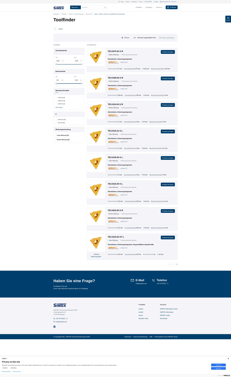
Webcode (74, 7)
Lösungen (149, 7)
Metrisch (126, 37)
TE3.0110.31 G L (115, 131)
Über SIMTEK (148, 1)
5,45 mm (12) (62, 119)
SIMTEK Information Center (169, 309)
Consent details (6, 371)
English (4, 358)
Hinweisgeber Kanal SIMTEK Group (166, 337)
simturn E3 (89, 14)
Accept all (218, 365)
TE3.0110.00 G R (115, 104)
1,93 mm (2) (61, 104)
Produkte (138, 7)
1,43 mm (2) (61, 97)
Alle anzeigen (59, 107)
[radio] (122, 38)
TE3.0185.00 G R (115, 78)
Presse (141, 1)
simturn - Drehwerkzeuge (76, 14)
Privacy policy (17, 371)
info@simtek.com (141, 283)
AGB (150, 337)
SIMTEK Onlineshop (166, 312)
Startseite (56, 14)
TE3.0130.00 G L (115, 157)
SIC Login (121, 1)
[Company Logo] (59, 305)
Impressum (127, 337)
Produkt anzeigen (167, 52)
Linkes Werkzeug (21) (63, 135)
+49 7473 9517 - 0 (162, 283)
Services (159, 7)
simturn (141, 309)
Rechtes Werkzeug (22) (63, 139)
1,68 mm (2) (61, 100)
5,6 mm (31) (61, 122)
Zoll (135, 37)
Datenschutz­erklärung (140, 337)
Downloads (163, 318)
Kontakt (156, 1)
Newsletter (134, 1)
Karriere (128, 1)
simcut (141, 315)
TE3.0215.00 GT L (116, 237)
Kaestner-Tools (143, 318)
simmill (141, 312)
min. (56, 57)
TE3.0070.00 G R (115, 51)
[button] (55, 29)
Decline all (218, 368)
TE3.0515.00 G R (115, 210)
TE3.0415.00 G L (115, 184)
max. (75, 57)
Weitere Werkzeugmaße (96, 255)
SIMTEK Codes (165, 315)
